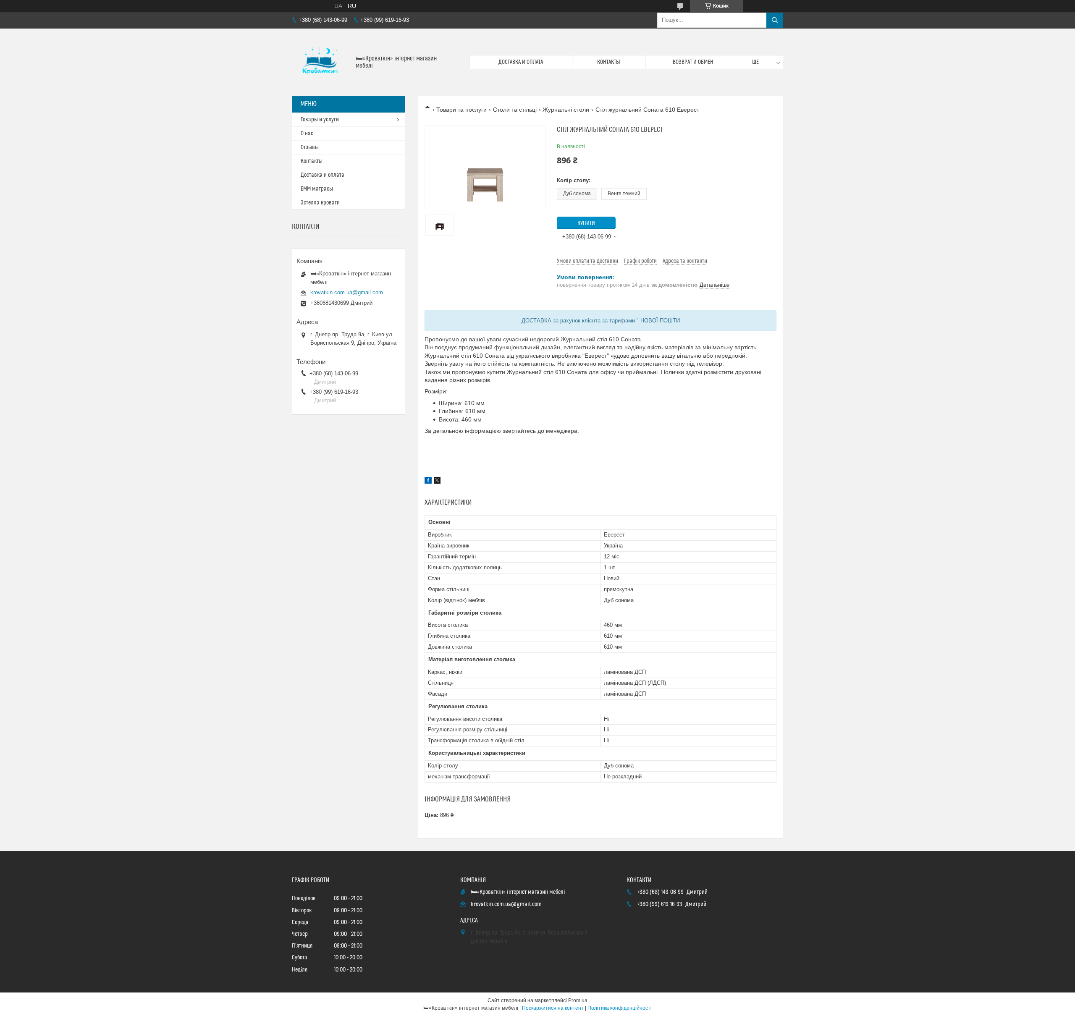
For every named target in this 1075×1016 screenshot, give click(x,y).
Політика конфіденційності (619, 1008)
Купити (586, 223)
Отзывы (310, 147)
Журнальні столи (566, 109)
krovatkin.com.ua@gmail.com (346, 292)
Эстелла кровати (320, 202)
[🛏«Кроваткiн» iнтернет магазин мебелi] (320, 62)
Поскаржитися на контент (553, 1008)
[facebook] (428, 481)
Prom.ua (577, 1000)
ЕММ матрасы (317, 189)
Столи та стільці (515, 109)
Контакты (608, 62)
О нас (307, 133)
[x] (437, 481)
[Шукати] (774, 20)
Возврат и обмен (693, 62)
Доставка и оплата (520, 62)
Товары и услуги (320, 119)
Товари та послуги (461, 109)
